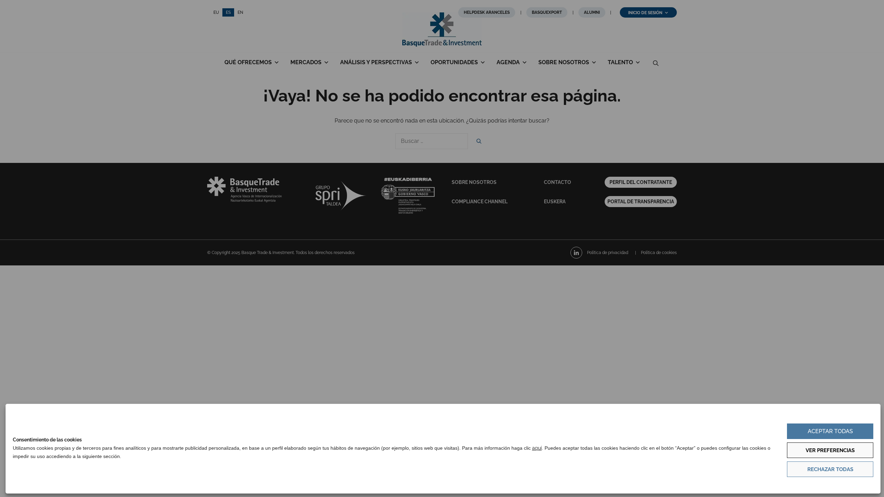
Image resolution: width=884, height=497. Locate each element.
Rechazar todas (830, 469)
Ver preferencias (830, 450)
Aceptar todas (830, 431)
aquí (537, 448)
